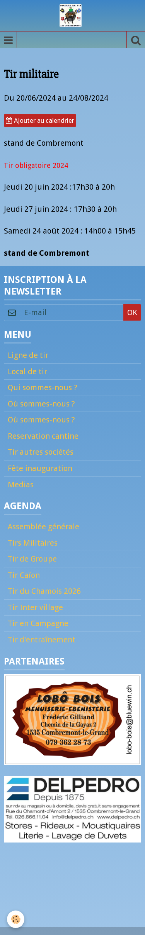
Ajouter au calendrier (43, 120)
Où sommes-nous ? (41, 403)
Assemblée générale (43, 526)
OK (132, 312)
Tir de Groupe (32, 558)
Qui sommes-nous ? (42, 387)
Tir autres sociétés (40, 452)
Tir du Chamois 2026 (44, 591)
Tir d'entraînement (41, 639)
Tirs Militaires (33, 543)
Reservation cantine (43, 436)
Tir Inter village (35, 607)
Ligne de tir (28, 355)
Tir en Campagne (38, 623)
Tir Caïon (24, 575)
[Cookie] (15, 919)
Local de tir (27, 371)
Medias (21, 484)
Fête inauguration (40, 468)
